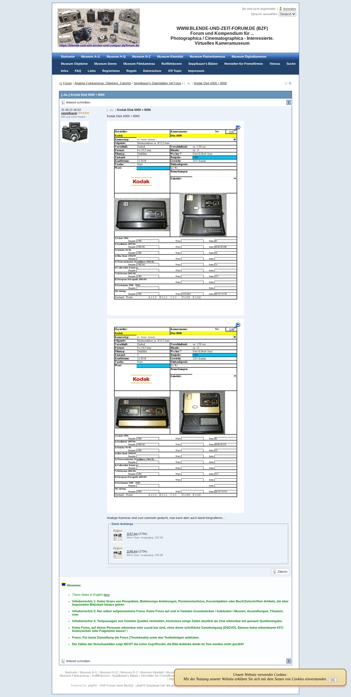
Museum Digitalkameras (249, 56)
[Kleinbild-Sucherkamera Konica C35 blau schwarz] (290, 83)
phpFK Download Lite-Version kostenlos (163, 685)
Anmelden (289, 8)
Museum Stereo (105, 63)
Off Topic (175, 70)
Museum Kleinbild (170, 56)
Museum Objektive (74, 63)
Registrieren (111, 70)
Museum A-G (90, 56)
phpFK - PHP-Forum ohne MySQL (111, 685)
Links (92, 70)
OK (332, 680)
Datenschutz (152, 70)
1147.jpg (132, 533)
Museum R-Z (141, 56)
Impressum (196, 70)
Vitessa (275, 63)
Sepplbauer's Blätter (203, 63)
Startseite (68, 56)
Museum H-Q (116, 56)
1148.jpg (132, 551)
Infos (64, 70)
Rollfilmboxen (172, 63)
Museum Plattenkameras (207, 56)
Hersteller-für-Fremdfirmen (243, 63)
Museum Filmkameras (139, 63)
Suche (291, 63)
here (107, 594)
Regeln (131, 70)
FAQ (78, 70)
